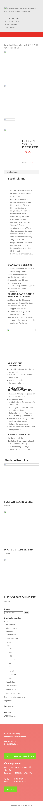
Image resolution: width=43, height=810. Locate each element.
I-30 (10, 648)
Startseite (7, 45)
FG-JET (11, 671)
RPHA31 (12, 660)
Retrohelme (10, 624)
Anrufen (10, 789)
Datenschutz (27, 805)
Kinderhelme (11, 689)
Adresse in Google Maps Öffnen (20, 756)
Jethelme (22, 45)
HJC (27, 45)
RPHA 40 (12, 674)
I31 (10, 667)
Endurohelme (11, 686)
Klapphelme (10, 682)
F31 (10, 663)
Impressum (15, 805)
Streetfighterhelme (13, 693)
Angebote (8, 700)
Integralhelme (11, 628)
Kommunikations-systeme (14, 697)
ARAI (9, 642)
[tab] (21, 172)
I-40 (10, 656)
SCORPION (11, 634)
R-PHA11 (13, 716)
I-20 (10, 652)
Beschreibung (12, 172)
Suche (26, 613)
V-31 (32, 45)
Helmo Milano (12, 638)
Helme (14, 45)
